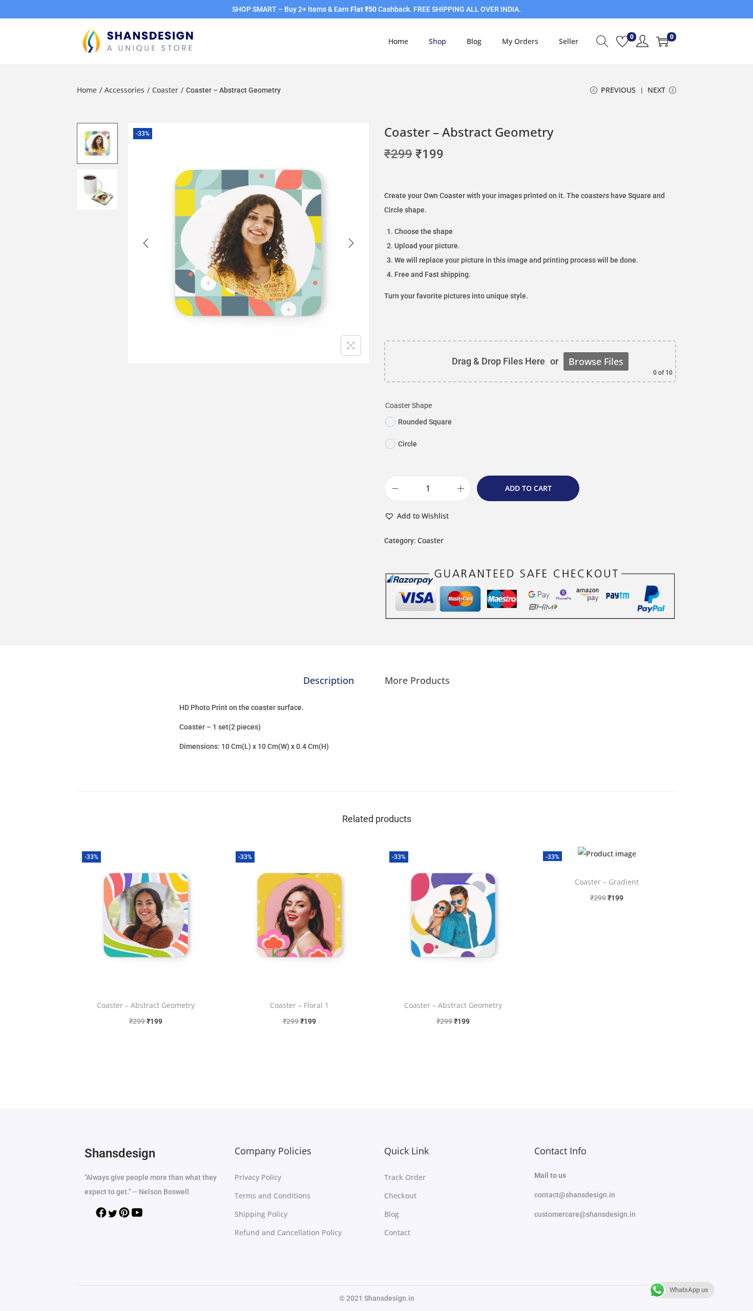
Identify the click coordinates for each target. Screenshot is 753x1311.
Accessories (124, 90)
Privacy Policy (258, 1177)
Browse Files (596, 361)
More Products (417, 680)
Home (87, 90)
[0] (622, 41)
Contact (397, 1232)
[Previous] (146, 243)
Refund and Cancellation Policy (288, 1232)
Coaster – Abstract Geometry (146, 1005)
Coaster (165, 90)
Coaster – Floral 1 (299, 1005)
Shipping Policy (261, 1214)
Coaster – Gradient (607, 882)
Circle (407, 444)
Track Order (405, 1177)
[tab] (328, 680)
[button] (416, 516)
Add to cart (528, 488)
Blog (391, 1214)
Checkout (400, 1195)
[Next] (351, 243)
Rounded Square (425, 422)
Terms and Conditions (272, 1195)
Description (328, 680)
